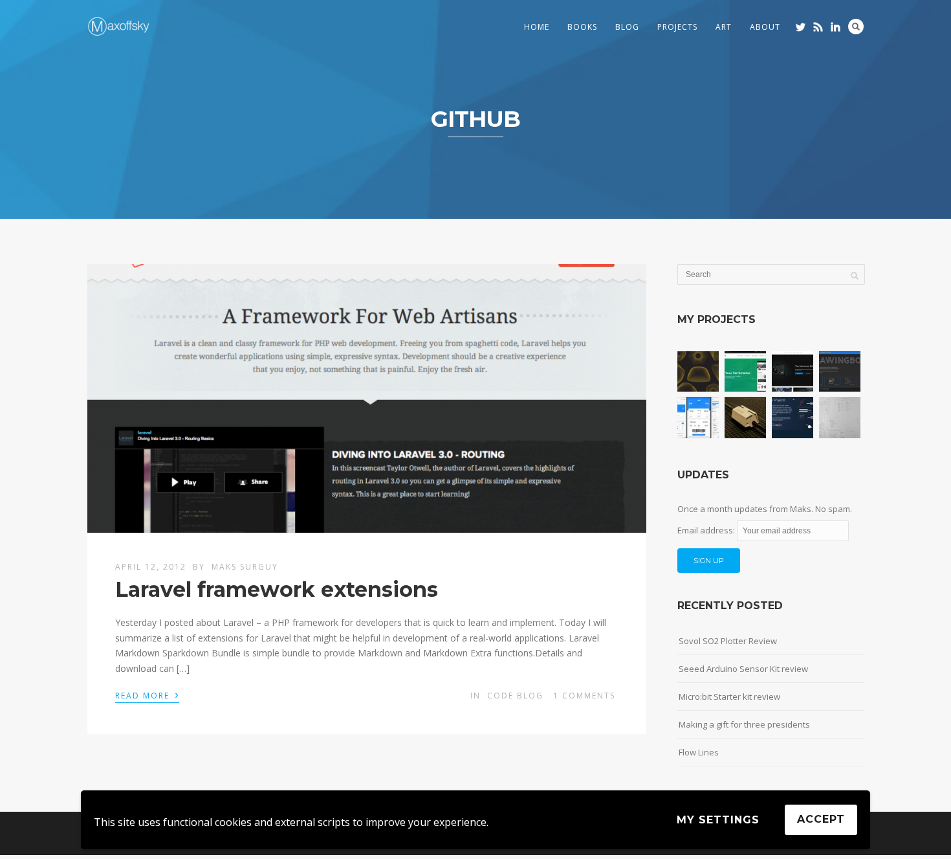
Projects (677, 26)
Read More (147, 694)
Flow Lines (699, 752)
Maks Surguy (245, 566)
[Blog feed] (818, 27)
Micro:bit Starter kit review (729, 696)
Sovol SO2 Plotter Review (728, 641)
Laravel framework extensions (276, 589)
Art (724, 26)
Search (856, 26)
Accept (821, 819)
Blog (627, 26)
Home (536, 26)
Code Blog (515, 695)
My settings (718, 820)
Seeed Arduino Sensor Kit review (743, 669)
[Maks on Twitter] (800, 27)
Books (582, 26)
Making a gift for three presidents (744, 724)
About (765, 26)
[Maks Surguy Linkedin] (835, 27)
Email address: (707, 530)
